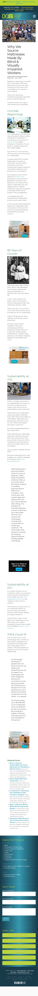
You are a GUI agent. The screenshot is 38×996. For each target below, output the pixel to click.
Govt (30, 978)
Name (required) (7, 890)
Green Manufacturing (20, 76)
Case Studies (10, 978)
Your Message (7, 907)
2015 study (20, 177)
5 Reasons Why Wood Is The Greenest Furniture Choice (19, 820)
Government (19, 935)
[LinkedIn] (21, 983)
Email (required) (7, 899)
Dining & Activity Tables (12, 874)
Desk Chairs (8, 851)
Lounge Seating (9, 868)
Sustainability (19, 957)
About (15, 976)
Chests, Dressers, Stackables (14, 849)
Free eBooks (19, 952)
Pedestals (7, 856)
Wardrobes (8, 858)
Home (9, 976)
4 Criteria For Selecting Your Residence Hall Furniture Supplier (19, 793)
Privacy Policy (23, 979)
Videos (19, 940)
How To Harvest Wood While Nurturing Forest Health (19, 806)
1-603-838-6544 (27, 7)
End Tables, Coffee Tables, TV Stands (16, 866)
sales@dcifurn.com (12, 9)
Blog (13, 76)
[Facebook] (15, 983)
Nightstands (8, 854)
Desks (6, 852)
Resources (19, 978)
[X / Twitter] (18, 983)
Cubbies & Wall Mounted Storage (15, 860)
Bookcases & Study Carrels (13, 847)
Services (28, 976)
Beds (9, 76)
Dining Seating (9, 876)
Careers (19, 963)
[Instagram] (24, 983)
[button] (34, 16)
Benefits (21, 976)
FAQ (19, 946)
